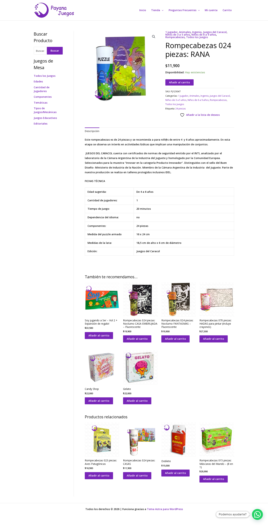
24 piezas (180, 108)
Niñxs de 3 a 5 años (177, 34)
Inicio (142, 10)
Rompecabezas (175, 37)
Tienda (155, 10)
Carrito (227, 10)
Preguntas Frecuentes (182, 10)
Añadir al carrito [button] (98, 335)
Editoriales (40, 123)
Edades (38, 81)
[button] (161, 10)
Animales (185, 32)
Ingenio (197, 32)
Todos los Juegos (44, 76)
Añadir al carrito (179, 82)
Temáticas (40, 102)
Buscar (55, 50)
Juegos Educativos (45, 118)
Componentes (43, 96)
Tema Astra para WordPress (165, 509)
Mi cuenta (211, 10)
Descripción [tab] (92, 131)
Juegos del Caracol (215, 32)
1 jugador (171, 32)
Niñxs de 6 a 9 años (203, 34)
